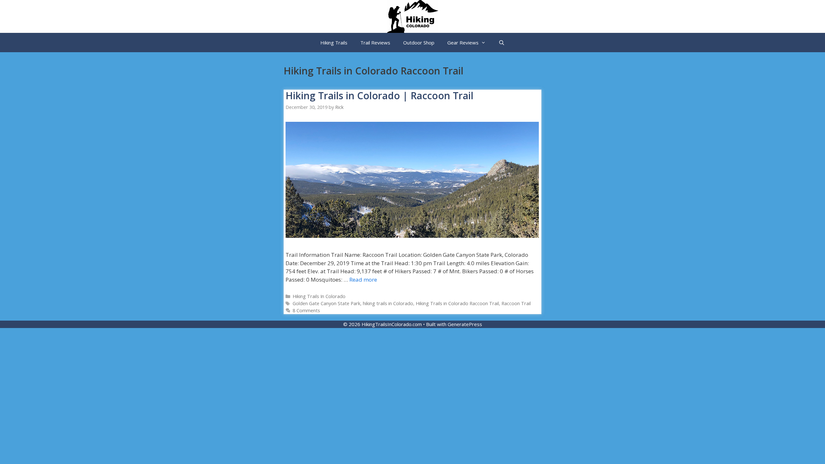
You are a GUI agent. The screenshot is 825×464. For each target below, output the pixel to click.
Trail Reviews (375, 42)
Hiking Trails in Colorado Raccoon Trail (457, 303)
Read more (363, 279)
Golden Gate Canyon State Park (326, 303)
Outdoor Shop (418, 42)
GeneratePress (465, 324)
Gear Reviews (463, 42)
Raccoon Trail (516, 303)
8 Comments (306, 310)
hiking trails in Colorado (388, 303)
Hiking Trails (333, 42)
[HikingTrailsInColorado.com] (412, 16)
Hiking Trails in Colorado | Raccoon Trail (379, 95)
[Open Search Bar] (501, 42)
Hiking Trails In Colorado (319, 296)
